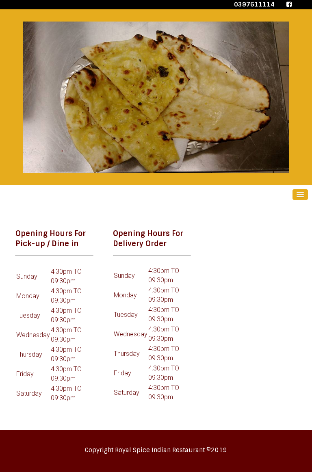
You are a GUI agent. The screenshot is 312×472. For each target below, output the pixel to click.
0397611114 (255, 4)
